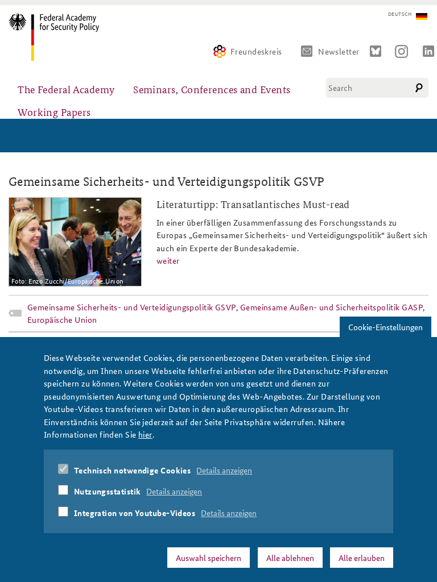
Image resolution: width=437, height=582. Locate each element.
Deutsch (399, 14)
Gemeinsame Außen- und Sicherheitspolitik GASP (331, 307)
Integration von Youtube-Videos (135, 512)
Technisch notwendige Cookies (132, 470)
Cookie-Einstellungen (385, 326)
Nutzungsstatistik (107, 491)
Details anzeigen (224, 470)
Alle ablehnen (290, 557)
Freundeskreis (256, 51)
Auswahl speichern (208, 557)
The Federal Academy (66, 89)
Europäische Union (62, 319)
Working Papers (54, 112)
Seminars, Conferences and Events (211, 89)
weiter (168, 260)
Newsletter (339, 51)
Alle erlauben (362, 557)
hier (145, 434)
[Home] (58, 37)
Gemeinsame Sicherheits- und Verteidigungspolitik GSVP (131, 307)
